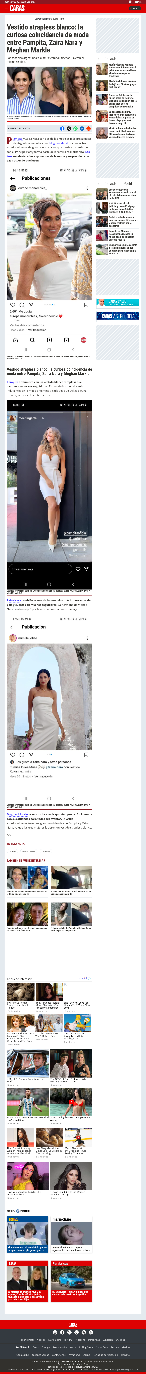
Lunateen (108, 1339)
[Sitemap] (91, 1332)
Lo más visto (106, 58)
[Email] (88, 128)
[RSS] (84, 1332)
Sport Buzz (102, 1347)
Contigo (45, 1347)
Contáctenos (59, 1354)
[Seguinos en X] (69, 1332)
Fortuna (68, 1339)
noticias (27, 1220)
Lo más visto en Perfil (114, 183)
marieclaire (71, 1220)
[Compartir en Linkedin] (82, 128)
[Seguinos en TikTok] (76, 1332)
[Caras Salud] (118, 305)
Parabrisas (94, 1339)
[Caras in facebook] (62, 1332)
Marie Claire (54, 1339)
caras (27, 1264)
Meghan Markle (59, 143)
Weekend (80, 1339)
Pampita (18, 139)
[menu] (7, 8)
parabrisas (71, 1264)
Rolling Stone (86, 1347)
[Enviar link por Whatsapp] (75, 128)
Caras (36, 1347)
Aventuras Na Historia (64, 1347)
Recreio (115, 1347)
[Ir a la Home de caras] (17, 10)
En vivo (136, 8)
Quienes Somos (40, 1354)
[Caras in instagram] (55, 1332)
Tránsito (125, 1354)
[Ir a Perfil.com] (135, 2)
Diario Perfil (27, 1339)
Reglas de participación (105, 1354)
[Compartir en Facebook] (62, 128)
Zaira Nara (14, 600)
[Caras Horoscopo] (118, 318)
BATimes (120, 1339)
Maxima (126, 1347)
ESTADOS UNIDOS (42, 19)
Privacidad (74, 1354)
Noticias (41, 1339)
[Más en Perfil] (23, 1211)
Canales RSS (22, 1354)
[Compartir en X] (69, 128)
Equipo (86, 1354)
